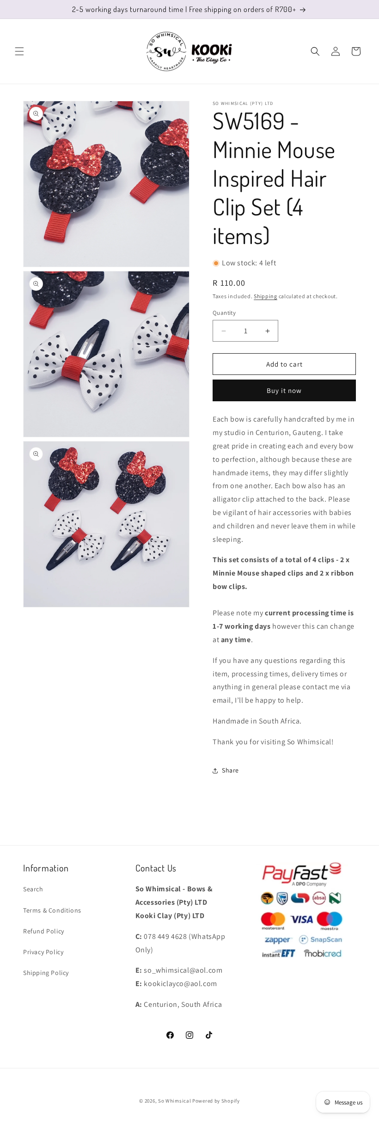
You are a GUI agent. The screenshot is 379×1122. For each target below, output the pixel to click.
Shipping (265, 296)
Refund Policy (43, 931)
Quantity (224, 313)
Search (33, 889)
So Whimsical (174, 1100)
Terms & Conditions (52, 910)
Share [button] (230, 770)
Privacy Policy (43, 952)
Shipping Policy (46, 973)
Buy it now (284, 390)
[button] (19, 51)
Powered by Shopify (216, 1100)
